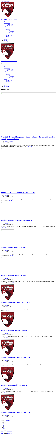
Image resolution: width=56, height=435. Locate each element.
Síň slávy (8, 36)
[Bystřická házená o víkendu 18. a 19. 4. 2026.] (7, 354)
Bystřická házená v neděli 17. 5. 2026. (14, 248)
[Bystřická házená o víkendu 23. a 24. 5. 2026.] (7, 217)
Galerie (5, 37)
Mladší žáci (11, 31)
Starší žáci (11, 32)
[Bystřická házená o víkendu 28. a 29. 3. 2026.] (7, 409)
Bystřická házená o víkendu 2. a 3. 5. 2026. (15, 303)
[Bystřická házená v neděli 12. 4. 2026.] (7, 382)
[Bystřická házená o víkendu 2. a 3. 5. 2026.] (7, 299)
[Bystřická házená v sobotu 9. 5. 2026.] (7, 272)
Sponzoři (5, 39)
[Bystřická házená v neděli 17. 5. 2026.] (7, 244)
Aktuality (6, 21)
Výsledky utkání (9, 24)
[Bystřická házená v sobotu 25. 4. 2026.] (7, 327)
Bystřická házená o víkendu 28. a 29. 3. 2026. (16, 413)
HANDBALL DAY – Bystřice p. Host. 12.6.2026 (18, 193)
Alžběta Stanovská (9, 141)
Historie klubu (9, 35)
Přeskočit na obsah (5, 1)
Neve (2, 431)
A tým (7, 28)
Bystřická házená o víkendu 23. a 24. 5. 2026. (16, 220)
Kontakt (5, 40)
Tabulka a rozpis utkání (11, 25)
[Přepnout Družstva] (24, 71)
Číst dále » (29, 146)
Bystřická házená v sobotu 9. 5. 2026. (13, 275)
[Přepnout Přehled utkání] (24, 68)
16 (3, 427)
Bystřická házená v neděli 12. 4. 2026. (14, 385)
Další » (4, 428)
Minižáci (11, 30)
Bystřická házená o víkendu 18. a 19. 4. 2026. (16, 357)
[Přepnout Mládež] (24, 74)
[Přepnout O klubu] (24, 79)
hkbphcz (6, 195)
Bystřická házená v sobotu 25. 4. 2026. (14, 330)
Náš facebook (6, 41)
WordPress (9, 431)
